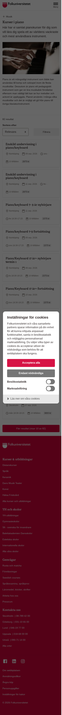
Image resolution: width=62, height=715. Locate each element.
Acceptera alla (31, 362)
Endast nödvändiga (31, 373)
